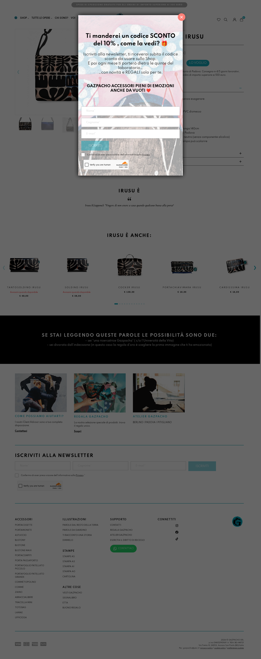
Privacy (146, 155)
